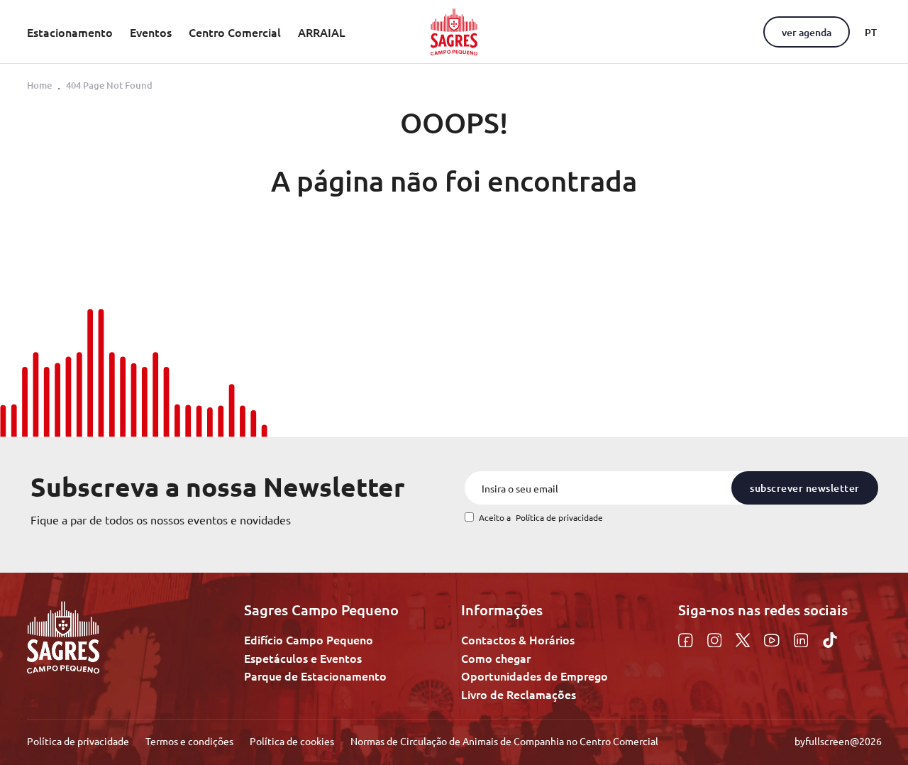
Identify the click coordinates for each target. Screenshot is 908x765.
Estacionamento (70, 32)
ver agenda (806, 32)
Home (39, 85)
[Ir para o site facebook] (687, 638)
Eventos (151, 32)
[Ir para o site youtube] (773, 638)
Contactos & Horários (518, 639)
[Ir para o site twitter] (744, 638)
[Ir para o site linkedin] (803, 638)
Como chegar (496, 658)
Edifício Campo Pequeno (308, 639)
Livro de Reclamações (518, 694)
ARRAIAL (321, 32)
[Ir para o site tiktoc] (830, 638)
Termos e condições (190, 740)
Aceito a (541, 517)
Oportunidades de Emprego (534, 675)
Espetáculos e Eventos (303, 658)
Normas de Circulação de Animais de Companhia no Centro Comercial (504, 740)
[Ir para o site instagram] (716, 638)
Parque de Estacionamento (315, 675)
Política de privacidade (559, 517)
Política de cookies (293, 740)
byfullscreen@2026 (838, 740)
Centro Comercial (235, 32)
